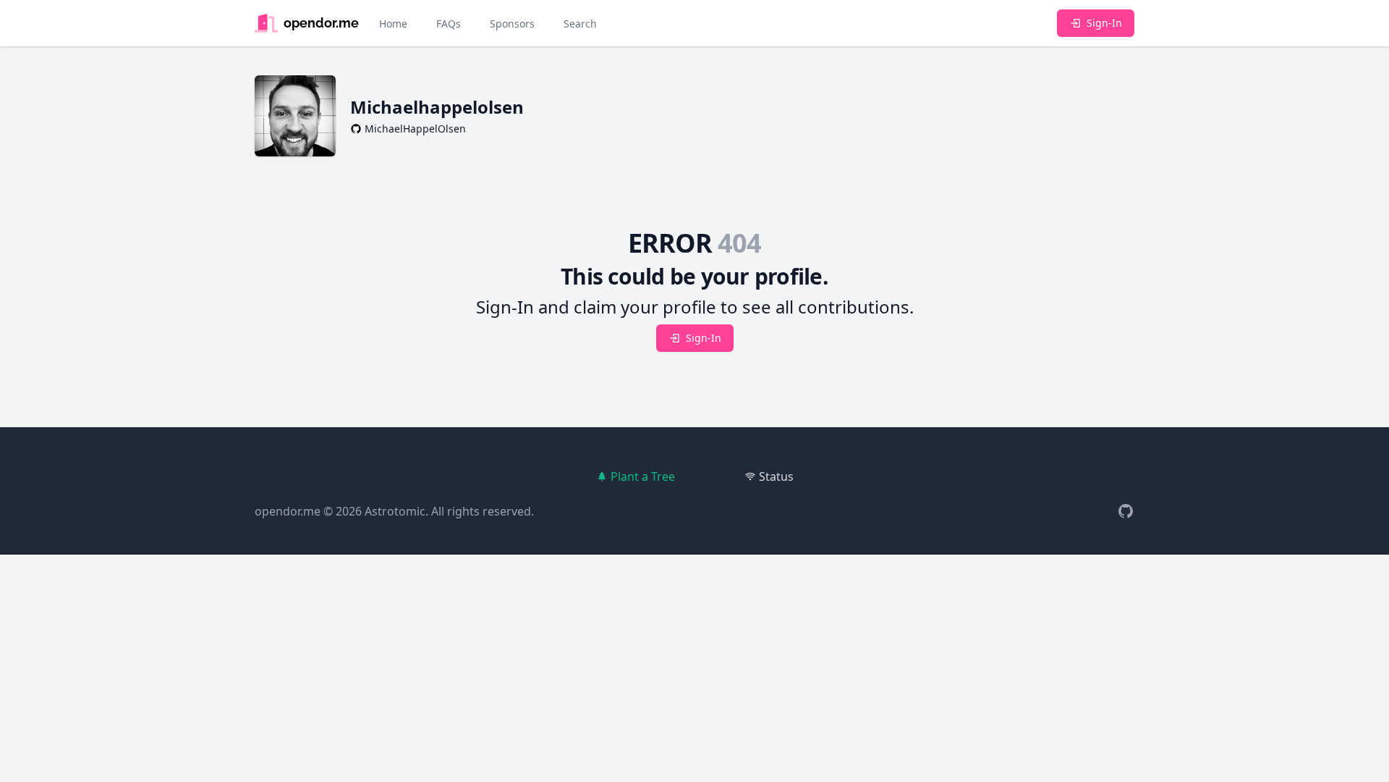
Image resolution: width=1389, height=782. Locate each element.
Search (580, 23)
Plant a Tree (643, 476)
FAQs (448, 23)
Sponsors (512, 23)
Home (393, 23)
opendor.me (287, 511)
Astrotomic (395, 511)
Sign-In (1104, 23)
